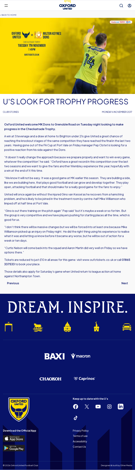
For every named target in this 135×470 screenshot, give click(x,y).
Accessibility (80, 441)
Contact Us (79, 446)
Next (124, 283)
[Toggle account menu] (129, 6)
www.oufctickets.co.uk (97, 260)
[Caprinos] (84, 379)
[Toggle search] (121, 5)
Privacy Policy (81, 430)
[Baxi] (54, 356)
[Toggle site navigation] (6, 5)
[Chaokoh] (50, 378)
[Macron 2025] (81, 356)
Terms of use (80, 435)
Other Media (126, 465)
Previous (13, 283)
